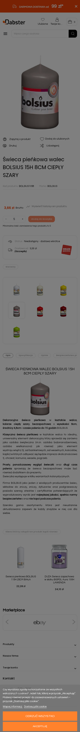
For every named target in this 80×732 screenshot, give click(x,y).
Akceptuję (40, 726)
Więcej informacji (13, 706)
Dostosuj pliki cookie (35, 706)
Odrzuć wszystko (40, 716)
